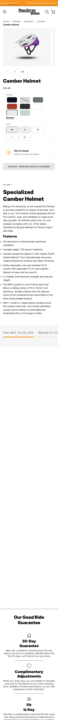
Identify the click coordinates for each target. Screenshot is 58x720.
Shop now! (12, 3)
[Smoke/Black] (25, 106)
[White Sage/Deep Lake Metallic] (25, 113)
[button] (46, 12)
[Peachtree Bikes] (29, 11)
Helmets (17, 21)
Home (6, 21)
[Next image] (15, 72)
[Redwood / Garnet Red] (12, 106)
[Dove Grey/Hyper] (25, 100)
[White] (38, 106)
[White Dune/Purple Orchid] (12, 113)
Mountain (29, 21)
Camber (41, 21)
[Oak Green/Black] (38, 100)
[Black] (12, 100)
